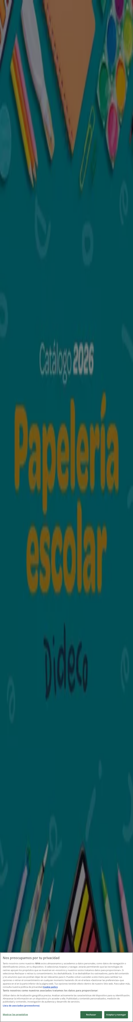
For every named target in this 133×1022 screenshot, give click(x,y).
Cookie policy (50, 986)
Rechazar (91, 1014)
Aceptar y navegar (116, 1014)
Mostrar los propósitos (15, 1014)
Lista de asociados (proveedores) (21, 1005)
